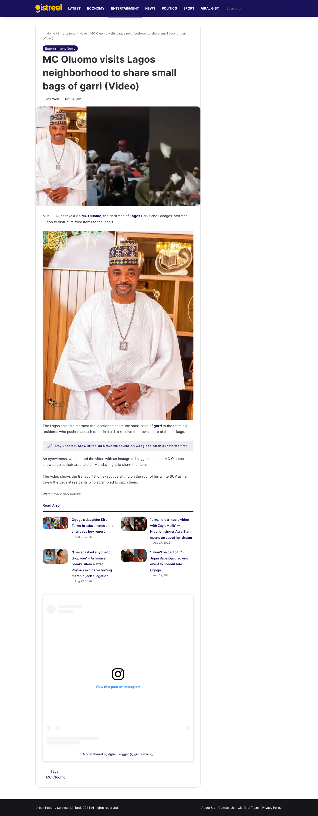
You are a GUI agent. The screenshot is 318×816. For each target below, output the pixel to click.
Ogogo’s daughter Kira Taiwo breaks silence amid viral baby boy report (93, 525)
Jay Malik (52, 99)
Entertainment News (73, 33)
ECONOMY (96, 8)
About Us (208, 807)
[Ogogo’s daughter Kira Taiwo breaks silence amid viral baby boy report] (55, 523)
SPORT (188, 8)
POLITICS (169, 8)
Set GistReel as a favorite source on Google (113, 446)
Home (50, 33)
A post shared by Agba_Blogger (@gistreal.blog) (118, 754)
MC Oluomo (55, 777)
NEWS (150, 8)
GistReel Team (248, 807)
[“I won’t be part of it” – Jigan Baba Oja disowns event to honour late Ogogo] (134, 555)
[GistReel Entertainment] (48, 8)
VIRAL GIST (210, 8)
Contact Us (226, 807)
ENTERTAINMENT (125, 8)
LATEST (74, 8)
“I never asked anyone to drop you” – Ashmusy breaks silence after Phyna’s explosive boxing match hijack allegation (92, 564)
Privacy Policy (271, 807)
